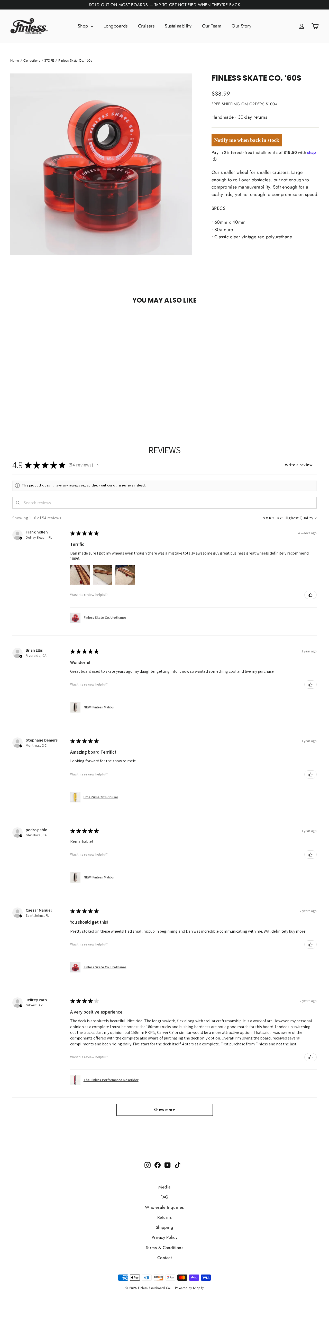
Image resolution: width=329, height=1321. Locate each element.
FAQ (164, 1197)
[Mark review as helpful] (310, 595)
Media (164, 1187)
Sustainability (178, 26)
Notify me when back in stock (246, 140)
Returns (164, 1217)
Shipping (164, 1227)
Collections (31, 60)
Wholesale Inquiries (164, 1207)
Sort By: (273, 518)
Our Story (241, 26)
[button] (98, 465)
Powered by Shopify (189, 1288)
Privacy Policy (164, 1237)
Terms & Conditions (164, 1247)
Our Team (212, 26)
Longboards (116, 26)
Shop (83, 26)
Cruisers (146, 26)
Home (14, 60)
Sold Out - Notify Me (57, 320)
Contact (164, 1257)
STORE (49, 60)
